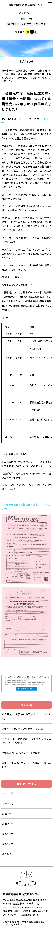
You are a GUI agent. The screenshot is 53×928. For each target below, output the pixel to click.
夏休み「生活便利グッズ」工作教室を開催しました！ (26, 765)
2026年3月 (7, 844)
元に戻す (26, 24)
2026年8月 (7, 793)
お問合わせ (28, 13)
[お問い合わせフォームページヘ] (26, 677)
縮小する (12, 24)
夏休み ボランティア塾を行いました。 (23, 728)
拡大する (41, 24)
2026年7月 (7, 803)
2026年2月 (7, 854)
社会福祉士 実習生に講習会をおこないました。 (26, 716)
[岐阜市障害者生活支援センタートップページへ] (27, 6)
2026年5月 (7, 823)
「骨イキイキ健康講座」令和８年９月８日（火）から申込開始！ (26, 740)
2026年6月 (7, 813)
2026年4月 (7, 833)
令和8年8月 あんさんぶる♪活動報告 (22, 753)
